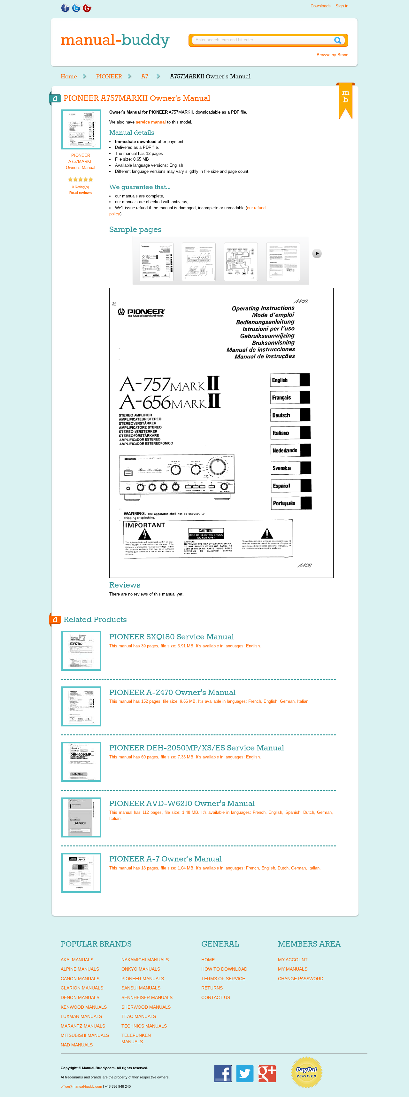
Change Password (300, 978)
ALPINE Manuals (80, 969)
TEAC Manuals (138, 1016)
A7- (146, 76)
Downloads (321, 6)
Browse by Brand (332, 54)
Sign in (342, 6)
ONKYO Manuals (140, 969)
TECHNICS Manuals (144, 1026)
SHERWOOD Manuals (146, 1007)
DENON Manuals (80, 997)
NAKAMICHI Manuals (145, 959)
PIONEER (109, 76)
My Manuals (292, 969)
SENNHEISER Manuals (147, 997)
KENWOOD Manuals (84, 1007)
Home (69, 76)
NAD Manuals (77, 1044)
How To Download (224, 969)
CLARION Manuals (82, 987)
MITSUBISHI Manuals (85, 1035)
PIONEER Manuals (142, 978)
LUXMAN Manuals (81, 1016)
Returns (212, 987)
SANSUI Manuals (140, 987)
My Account (293, 959)
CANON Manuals (80, 978)
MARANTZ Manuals (83, 1026)
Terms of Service (223, 978)
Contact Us (215, 997)
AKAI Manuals (77, 959)
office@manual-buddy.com (81, 1086)
